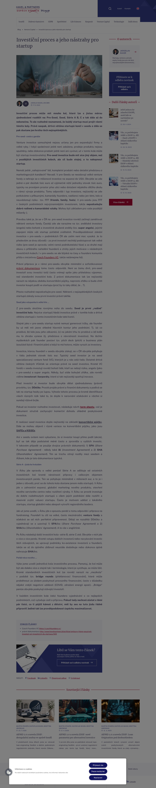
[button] (8, 772)
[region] (67, 771)
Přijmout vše (98, 765)
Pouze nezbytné (98, 771)
